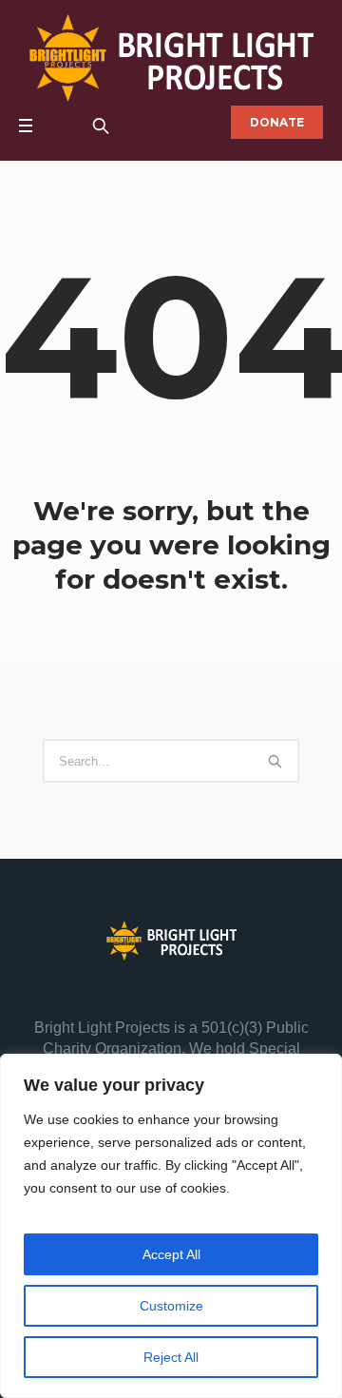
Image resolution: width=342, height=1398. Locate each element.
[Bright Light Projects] (171, 58)
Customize (171, 1305)
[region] (171, 1226)
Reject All (171, 1357)
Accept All (171, 1254)
